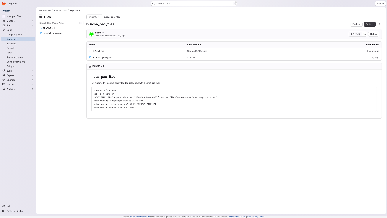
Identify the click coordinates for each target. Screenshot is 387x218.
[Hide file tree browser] (40, 17)
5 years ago (373, 51)
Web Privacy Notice (256, 217)
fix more (99, 32)
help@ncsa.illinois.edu (140, 217)
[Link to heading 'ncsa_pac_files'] (117, 76)
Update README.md (197, 51)
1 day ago (121, 36)
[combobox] (60, 23)
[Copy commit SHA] (364, 34)
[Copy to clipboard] (373, 90)
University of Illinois (236, 217)
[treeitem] (61, 28)
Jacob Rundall (101, 36)
